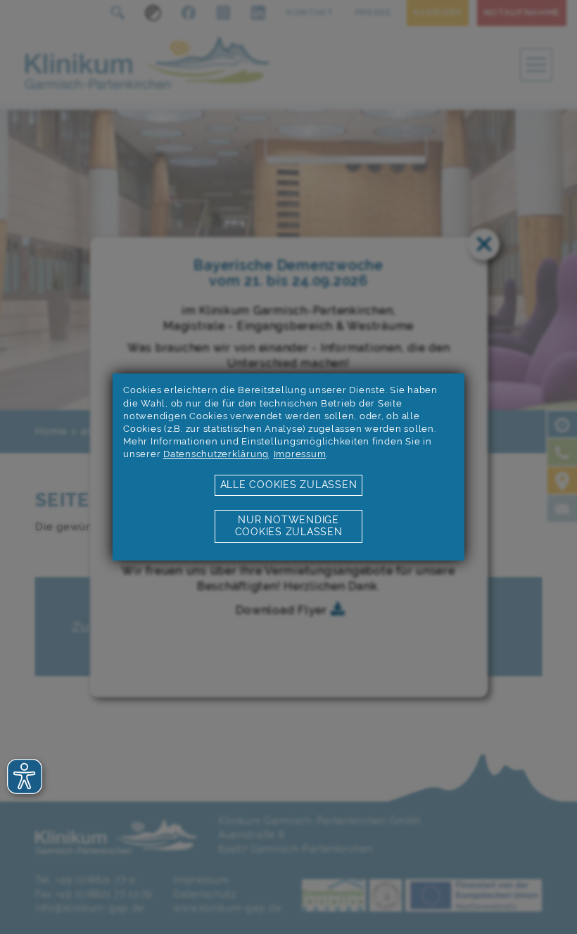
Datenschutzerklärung (216, 454)
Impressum (300, 454)
